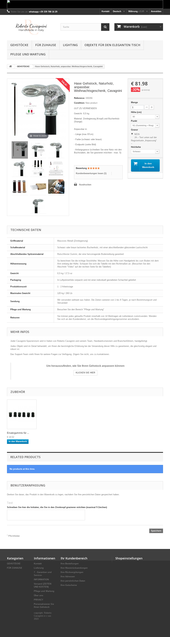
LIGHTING (70, 45)
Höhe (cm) (136, 112)
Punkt (134, 121)
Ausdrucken (85, 184)
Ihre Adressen (68, 576)
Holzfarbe (136, 147)
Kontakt (105, 11)
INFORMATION (41, 579)
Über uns (38, 595)
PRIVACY (38, 600)
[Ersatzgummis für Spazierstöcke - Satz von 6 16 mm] (22, 414)
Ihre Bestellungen (70, 563)
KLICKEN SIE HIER (85, 372)
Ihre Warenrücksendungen (74, 568)
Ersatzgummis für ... (18, 432)
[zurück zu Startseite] (10, 66)
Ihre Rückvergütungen (72, 572)
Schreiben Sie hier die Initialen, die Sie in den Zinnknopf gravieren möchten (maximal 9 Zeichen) (57, 507)
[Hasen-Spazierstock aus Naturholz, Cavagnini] (20, 150)
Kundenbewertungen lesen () (91, 173)
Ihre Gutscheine (69, 585)
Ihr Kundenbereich (74, 558)
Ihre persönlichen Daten (73, 581)
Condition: (79, 103)
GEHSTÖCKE (19, 45)
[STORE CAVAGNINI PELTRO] (31, 26)
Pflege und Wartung (27, 54)
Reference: (79, 98)
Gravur (135, 129)
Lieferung (39, 568)
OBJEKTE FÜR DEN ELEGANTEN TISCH (112, 45)
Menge (134, 102)
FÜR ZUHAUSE (45, 45)
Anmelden (156, 11)
